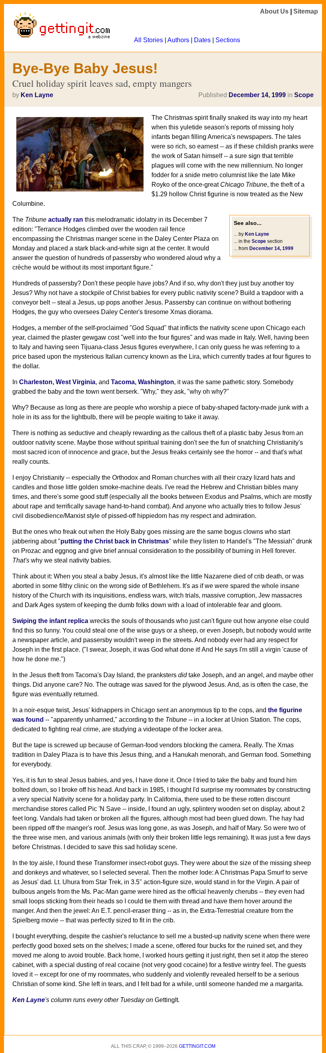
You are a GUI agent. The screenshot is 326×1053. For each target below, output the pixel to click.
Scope (304, 95)
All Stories (148, 40)
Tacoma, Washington (142, 382)
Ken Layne (37, 95)
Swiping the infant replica (50, 620)
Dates (202, 40)
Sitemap (305, 11)
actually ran (65, 219)
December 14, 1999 (257, 95)
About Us (274, 11)
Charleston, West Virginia (57, 382)
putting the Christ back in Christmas (114, 541)
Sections (227, 40)
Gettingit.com (197, 1046)
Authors (178, 40)
